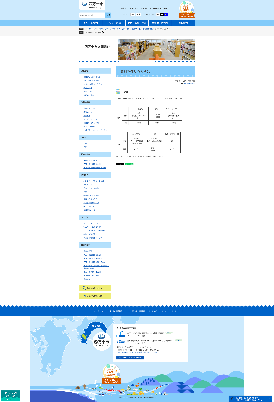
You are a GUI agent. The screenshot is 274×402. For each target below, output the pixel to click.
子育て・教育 (114, 22)
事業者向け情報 (160, 22)
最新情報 (84, 71)
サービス (84, 217)
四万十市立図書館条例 (92, 255)
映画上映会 (87, 88)
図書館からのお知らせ (92, 77)
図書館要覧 (87, 251)
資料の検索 (85, 102)
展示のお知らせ (89, 95)
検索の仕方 (87, 112)
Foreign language (160, 8)
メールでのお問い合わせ (131, 357)
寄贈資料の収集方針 (91, 195)
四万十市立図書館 (146, 29)
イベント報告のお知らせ (92, 84)
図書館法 (86, 279)
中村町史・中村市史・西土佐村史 (96, 130)
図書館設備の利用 (90, 199)
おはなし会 (87, 91)
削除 (103, 32)
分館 (85, 147)
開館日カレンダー (90, 160)
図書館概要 (85, 245)
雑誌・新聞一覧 (89, 127)
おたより (84, 137)
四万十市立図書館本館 (92, 164)
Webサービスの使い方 (92, 227)
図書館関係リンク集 (91, 123)
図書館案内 (85, 154)
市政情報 (183, 22)
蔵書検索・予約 (89, 108)
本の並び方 (87, 185)
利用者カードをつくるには (93, 181)
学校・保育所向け (90, 234)
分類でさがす (103, 29)
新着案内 (86, 116)
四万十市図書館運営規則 (92, 258)
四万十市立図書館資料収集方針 (95, 262)
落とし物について (90, 206)
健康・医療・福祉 (137, 22)
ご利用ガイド (133, 8)
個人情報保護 (117, 311)
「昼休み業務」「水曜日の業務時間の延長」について (137, 352)
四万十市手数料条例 (91, 276)
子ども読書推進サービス (92, 238)
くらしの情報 (90, 22)
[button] (250, 399)
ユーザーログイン (90, 119)
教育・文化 (126, 29)
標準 (132, 14)
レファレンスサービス (92, 223)
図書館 (134, 29)
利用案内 (84, 175)
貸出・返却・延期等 (91, 188)
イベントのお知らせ (91, 80)
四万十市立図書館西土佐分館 (94, 168)
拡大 (138, 14)
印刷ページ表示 (189, 83)
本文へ (123, 8)
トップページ (91, 29)
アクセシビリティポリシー (158, 311)
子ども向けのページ (91, 203)
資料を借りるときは (93, 32)
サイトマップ (146, 8)
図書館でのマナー (90, 210)
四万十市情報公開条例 (92, 272)
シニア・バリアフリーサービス (95, 231)
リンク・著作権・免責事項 (135, 311)
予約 (85, 192)
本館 (85, 143)
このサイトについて (101, 311)
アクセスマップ (177, 311)
